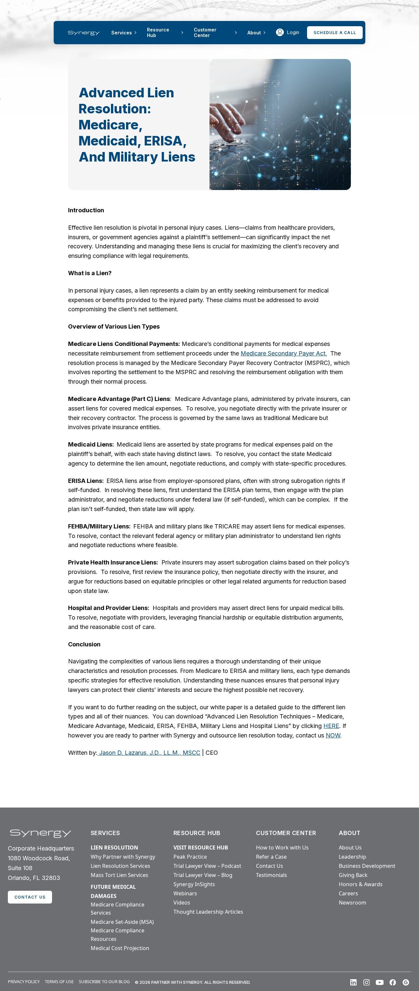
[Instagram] (366, 982)
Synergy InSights (194, 884)
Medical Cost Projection (120, 948)
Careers (348, 893)
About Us (350, 847)
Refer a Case (271, 856)
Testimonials (271, 875)
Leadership (352, 856)
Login (293, 32)
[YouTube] (379, 982)
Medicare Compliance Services (117, 909)
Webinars (185, 893)
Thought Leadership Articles (208, 911)
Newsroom (352, 902)
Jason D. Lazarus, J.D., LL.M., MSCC (149, 752)
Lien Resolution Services (120, 865)
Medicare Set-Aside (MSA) (122, 921)
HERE (331, 725)
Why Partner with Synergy (123, 856)
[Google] (406, 982)
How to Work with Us (282, 847)
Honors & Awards (361, 884)
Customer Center (205, 32)
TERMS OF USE (59, 981)
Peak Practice (190, 856)
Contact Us (269, 865)
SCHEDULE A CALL (335, 32)
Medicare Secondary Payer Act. (284, 353)
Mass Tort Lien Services (119, 875)
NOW (333, 735)
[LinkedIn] (353, 982)
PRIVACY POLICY (24, 981)
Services (121, 32)
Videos (181, 902)
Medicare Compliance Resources (117, 935)
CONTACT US (30, 897)
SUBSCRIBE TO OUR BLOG (104, 981)
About (254, 32)
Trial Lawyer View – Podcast (207, 865)
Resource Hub (158, 32)
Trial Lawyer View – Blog (202, 875)
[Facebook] (393, 982)
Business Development (367, 865)
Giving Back (353, 875)
